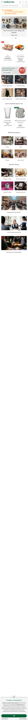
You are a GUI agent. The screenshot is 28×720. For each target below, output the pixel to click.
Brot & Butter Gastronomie (14, 232)
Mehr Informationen (23, 718)
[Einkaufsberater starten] (25, 5)
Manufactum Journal (20, 192)
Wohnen (7, 160)
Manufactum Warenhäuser (14, 212)
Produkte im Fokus (7, 192)
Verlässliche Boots (21, 85)
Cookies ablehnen (4, 718)
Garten (7, 147)
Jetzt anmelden (4, 67)
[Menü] (1, 2)
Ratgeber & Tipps (7, 179)
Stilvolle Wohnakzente (7, 85)
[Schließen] (25, 68)
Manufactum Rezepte (20, 179)
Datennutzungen (19, 704)
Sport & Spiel (21, 160)
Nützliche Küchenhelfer (20, 99)
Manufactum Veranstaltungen (14, 252)
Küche (20, 147)
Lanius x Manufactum (7, 99)
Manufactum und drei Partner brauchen (10, 702)
